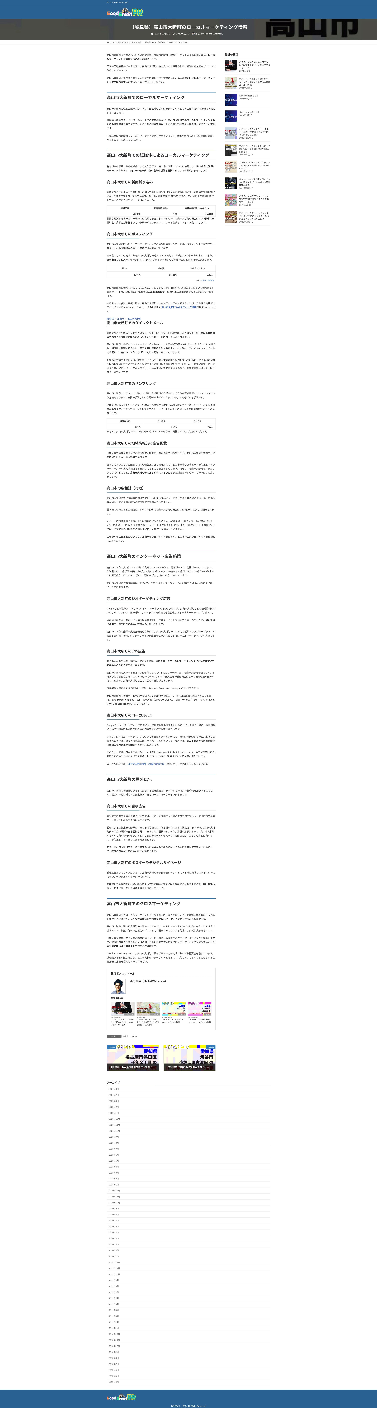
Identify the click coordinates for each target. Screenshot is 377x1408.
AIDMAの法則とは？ (248, 96)
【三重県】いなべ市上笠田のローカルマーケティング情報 (199, 1020)
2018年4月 (114, 1382)
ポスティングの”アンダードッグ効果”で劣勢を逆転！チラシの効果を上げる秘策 (254, 199)
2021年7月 (114, 1148)
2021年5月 (114, 1161)
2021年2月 (114, 1178)
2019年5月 (114, 1304)
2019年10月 (114, 1274)
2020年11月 (114, 1196)
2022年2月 (114, 1107)
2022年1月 (114, 1113)
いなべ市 (182, 1014)
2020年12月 (114, 1190)
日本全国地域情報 (207, 280)
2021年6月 (114, 1154)
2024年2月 (114, 1095)
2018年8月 (114, 1358)
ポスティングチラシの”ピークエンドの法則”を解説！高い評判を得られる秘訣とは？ (254, 132)
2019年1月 (114, 1328)
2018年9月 (114, 1352)
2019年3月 (114, 1316)
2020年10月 (114, 1202)
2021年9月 (114, 1137)
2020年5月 (114, 1232)
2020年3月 (114, 1244)
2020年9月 (114, 1208)
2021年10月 (114, 1131)
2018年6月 (114, 1370)
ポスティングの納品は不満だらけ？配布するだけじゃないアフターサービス (122, 1022)
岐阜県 (110, 318)
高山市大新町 (134, 318)
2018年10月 (114, 1346)
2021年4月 (114, 1166)
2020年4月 (114, 1238)
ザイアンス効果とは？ (249, 112)
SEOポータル (180, 1406)
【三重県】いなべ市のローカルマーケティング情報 (173, 1020)
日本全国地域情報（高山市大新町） (146, 763)
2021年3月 (114, 1172)
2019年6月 (114, 1298)
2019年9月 (114, 1280)
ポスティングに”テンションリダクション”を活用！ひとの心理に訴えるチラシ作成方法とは (254, 216)
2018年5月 (114, 1376)
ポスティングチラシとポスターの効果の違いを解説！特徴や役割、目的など (254, 149)
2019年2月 (114, 1322)
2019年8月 (114, 1286)
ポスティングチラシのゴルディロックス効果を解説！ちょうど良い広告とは (254, 165)
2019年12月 (114, 1262)
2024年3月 (114, 1089)
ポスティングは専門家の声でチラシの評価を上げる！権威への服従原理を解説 (254, 182)
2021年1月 (114, 1184)
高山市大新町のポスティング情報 (179, 307)
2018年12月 (114, 1334)
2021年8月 (114, 1143)
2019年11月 (114, 1268)
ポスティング (129, 1014)
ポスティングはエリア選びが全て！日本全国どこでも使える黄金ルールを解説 (148, 1022)
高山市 (120, 318)
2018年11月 (114, 1340)
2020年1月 (114, 1256)
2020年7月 (114, 1220)
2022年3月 (114, 1101)
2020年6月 (114, 1226)
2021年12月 (114, 1119)
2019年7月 (114, 1292)
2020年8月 (114, 1214)
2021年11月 (114, 1125)
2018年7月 (114, 1364)
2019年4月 (114, 1310)
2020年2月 (114, 1250)
